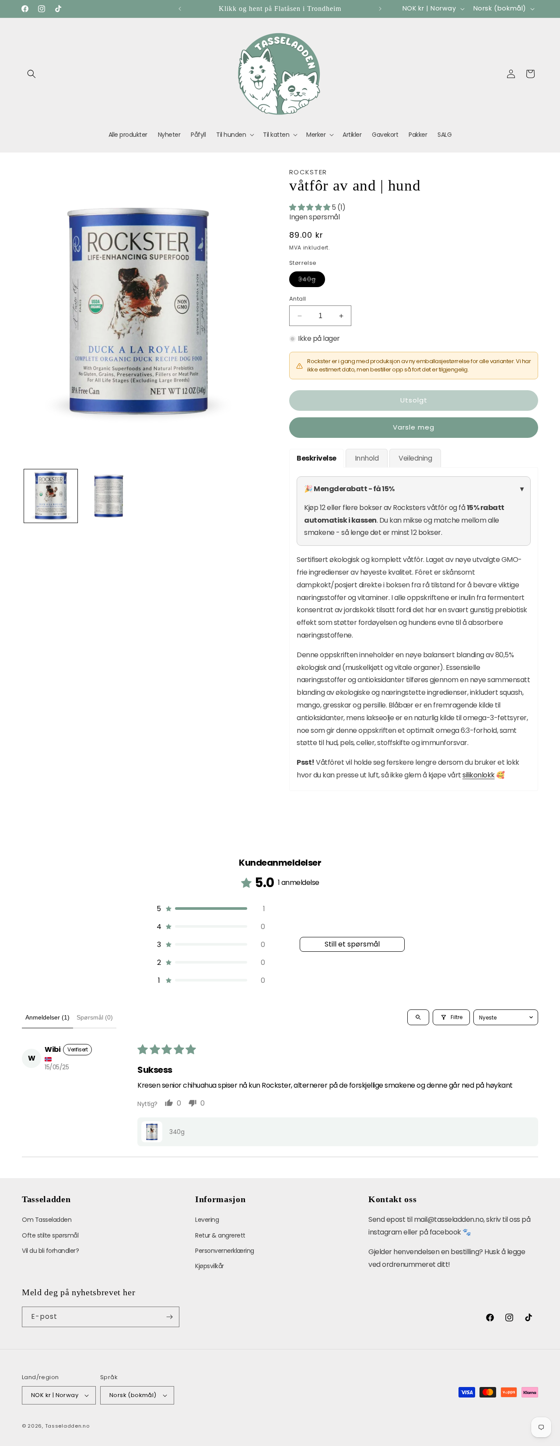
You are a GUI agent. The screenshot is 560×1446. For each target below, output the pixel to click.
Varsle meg (413, 427)
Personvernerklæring (224, 1250)
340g (311, 280)
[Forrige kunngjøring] (179, 8)
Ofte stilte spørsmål (50, 1235)
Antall (297, 299)
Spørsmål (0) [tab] (95, 1017)
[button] (31, 73)
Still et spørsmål (352, 944)
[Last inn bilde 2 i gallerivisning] (108, 496)
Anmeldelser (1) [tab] (47, 1017)
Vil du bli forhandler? (50, 1250)
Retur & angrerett (220, 1235)
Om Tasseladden (46, 1219)
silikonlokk (478, 775)
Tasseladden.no (67, 1425)
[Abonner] (169, 1317)
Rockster (308, 172)
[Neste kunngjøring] (380, 8)
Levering (207, 1219)
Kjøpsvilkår (209, 1266)
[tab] (316, 458)
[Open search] (418, 1017)
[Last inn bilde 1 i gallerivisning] (50, 496)
